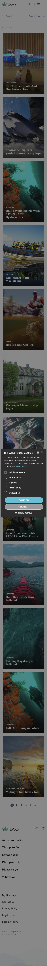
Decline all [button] (23, 507)
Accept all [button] (24, 500)
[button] (23, 513)
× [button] (42, 452)
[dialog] (23, 483)
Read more (21, 466)
